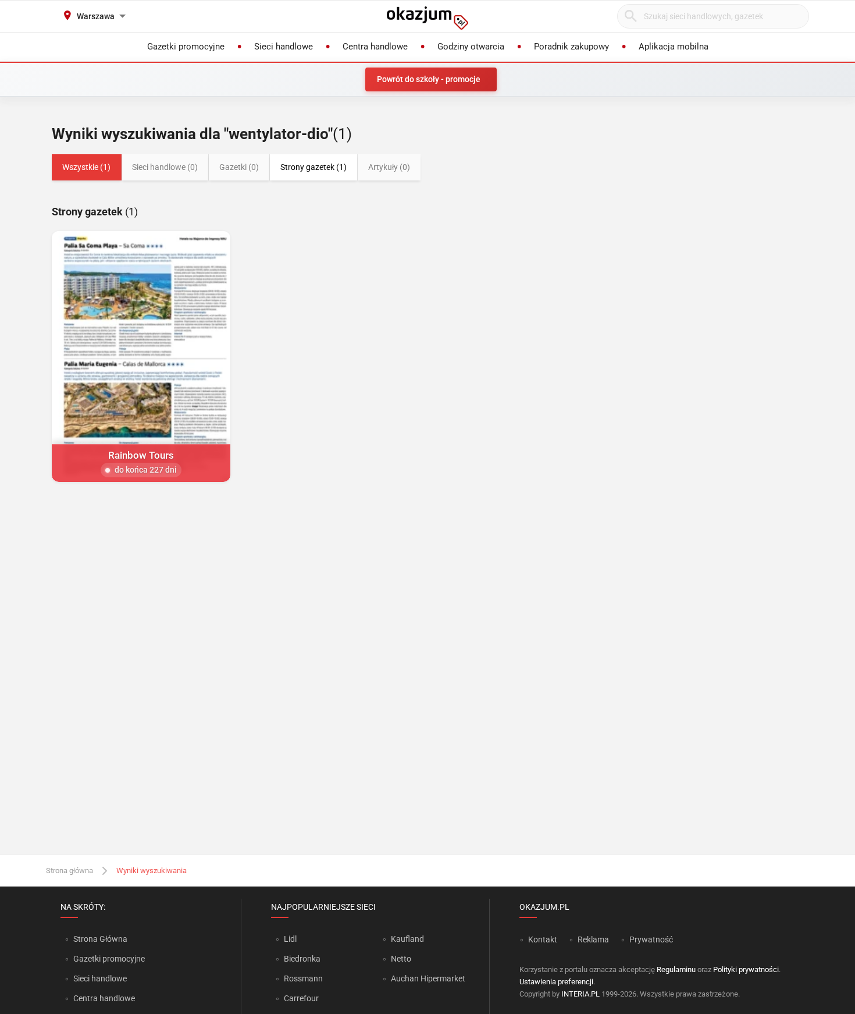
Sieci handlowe (100, 978)
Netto (401, 958)
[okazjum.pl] (427, 18)
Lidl (290, 939)
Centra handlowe (104, 998)
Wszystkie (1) (86, 167)
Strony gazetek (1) (313, 167)
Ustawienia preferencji (556, 981)
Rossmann (303, 978)
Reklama (593, 939)
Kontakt (542, 939)
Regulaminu (676, 969)
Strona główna (69, 870)
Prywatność (651, 939)
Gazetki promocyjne (109, 958)
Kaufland (407, 939)
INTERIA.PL (580, 994)
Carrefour (301, 998)
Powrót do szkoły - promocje (428, 79)
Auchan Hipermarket (428, 978)
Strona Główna (100, 939)
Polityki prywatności (746, 969)
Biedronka (302, 958)
